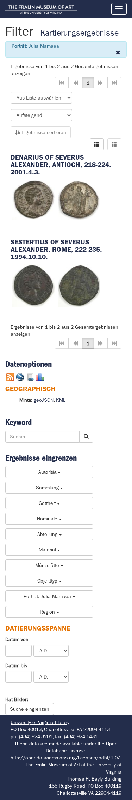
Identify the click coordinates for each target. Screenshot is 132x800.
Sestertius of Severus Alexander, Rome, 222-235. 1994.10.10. (56, 249)
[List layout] (97, 144)
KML (60, 400)
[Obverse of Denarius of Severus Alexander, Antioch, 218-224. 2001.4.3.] (33, 199)
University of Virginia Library (40, 722)
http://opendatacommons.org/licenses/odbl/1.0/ (65, 757)
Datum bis (16, 665)
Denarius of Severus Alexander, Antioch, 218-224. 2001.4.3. (61, 164)
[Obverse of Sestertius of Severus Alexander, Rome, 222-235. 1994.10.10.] (33, 285)
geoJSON (44, 400)
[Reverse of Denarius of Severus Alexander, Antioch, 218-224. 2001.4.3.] (79, 199)
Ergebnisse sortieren (43, 132)
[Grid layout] (114, 144)
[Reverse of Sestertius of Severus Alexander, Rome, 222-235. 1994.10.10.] (79, 285)
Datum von (17, 639)
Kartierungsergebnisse (79, 33)
